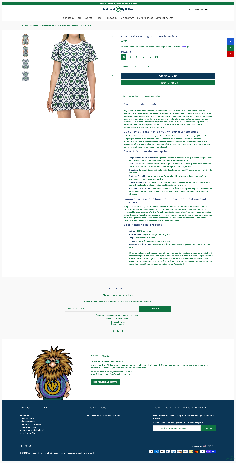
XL (150, 57)
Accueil (25, 25)
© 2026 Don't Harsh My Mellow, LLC (36, 453)
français (195, 446)
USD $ (210, 446)
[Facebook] (113, 331)
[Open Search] (184, 9)
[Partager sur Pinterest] (230, 54)
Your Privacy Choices (29, 433)
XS (124, 57)
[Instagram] (118, 331)
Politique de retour (28, 427)
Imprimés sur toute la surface (42, 25)
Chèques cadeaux (28, 421)
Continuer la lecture (105, 382)
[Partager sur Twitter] (230, 48)
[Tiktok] (122, 331)
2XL (156, 57)
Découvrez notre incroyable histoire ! (103, 415)
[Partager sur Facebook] (230, 41)
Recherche (24, 415)
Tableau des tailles (152, 96)
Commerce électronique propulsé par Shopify (74, 453)
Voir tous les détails (131, 96)
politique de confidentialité (32, 430)
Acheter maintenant (168, 83)
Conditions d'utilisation (30, 424)
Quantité (126, 66)
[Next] (112, 76)
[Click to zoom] (112, 37)
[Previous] (36, 76)
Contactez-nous (27, 418)
